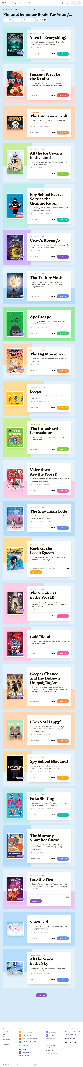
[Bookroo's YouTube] (75, 1043)
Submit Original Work (71, 1034)
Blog (4, 1034)
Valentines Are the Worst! (43, 472)
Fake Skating (42, 798)
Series (22, 257)
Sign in (68, 3)
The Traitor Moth (46, 277)
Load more (41, 995)
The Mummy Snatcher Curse (44, 837)
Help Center (6, 1039)
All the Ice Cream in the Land (46, 155)
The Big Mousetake (48, 354)
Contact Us (6, 1042)
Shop (14, 3)
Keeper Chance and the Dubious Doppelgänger (45, 678)
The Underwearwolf (49, 116)
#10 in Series (20, 334)
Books (22, 3)
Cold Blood (40, 636)
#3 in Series (21, 53)
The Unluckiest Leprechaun (44, 430)
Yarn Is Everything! (48, 37)
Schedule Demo (50, 1038)
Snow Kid (39, 921)
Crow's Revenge (45, 240)
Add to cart (63, 54)
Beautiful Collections (25, 1055)
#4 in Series (21, 568)
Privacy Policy (35, 1065)
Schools (30, 3)
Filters (7, 20)
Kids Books (6, 10)
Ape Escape (40, 316)
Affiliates (6, 1044)
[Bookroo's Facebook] (70, 1043)
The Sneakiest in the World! (43, 595)
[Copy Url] (38, 20)
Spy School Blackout (49, 761)
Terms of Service (22, 1065)
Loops (35, 391)
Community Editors (51, 1053)
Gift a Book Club (24, 1045)
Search (75, 3)
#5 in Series (21, 213)
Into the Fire (41, 879)
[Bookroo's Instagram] (66, 1043)
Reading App (49, 1050)
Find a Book (49, 1048)
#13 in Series (20, 778)
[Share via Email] (45, 20)
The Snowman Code (48, 511)
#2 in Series (21, 696)
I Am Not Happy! (45, 721)
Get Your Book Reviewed (72, 1032)
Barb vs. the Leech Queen (42, 550)
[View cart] (62, 3)
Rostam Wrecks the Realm (45, 76)
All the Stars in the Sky (41, 961)
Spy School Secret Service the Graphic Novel (46, 199)
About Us (6, 1032)
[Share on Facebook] (40, 20)
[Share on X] (42, 20)
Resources (49, 1041)
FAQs (4, 1037)
